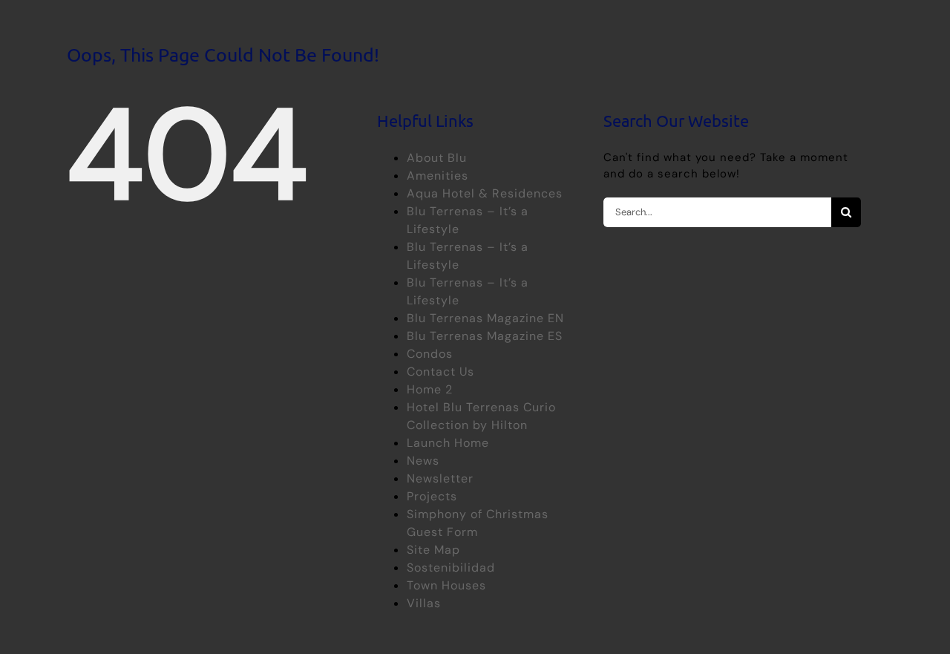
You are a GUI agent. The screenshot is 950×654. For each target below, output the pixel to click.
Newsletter (440, 478)
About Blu (437, 158)
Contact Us (440, 371)
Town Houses (446, 585)
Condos (430, 354)
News (423, 460)
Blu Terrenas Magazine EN (485, 318)
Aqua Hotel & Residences (485, 193)
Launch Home (448, 443)
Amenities (437, 175)
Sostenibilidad (451, 567)
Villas (424, 603)
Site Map (433, 549)
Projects (432, 496)
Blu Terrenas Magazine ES (485, 336)
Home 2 (430, 389)
